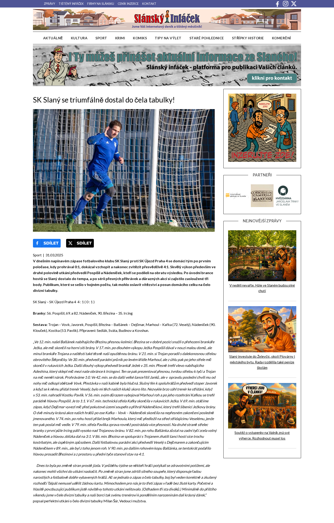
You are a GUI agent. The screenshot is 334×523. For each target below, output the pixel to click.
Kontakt (149, 3)
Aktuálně (53, 38)
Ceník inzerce (128, 3)
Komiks (140, 38)
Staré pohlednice (206, 38)
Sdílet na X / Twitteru (80, 243)
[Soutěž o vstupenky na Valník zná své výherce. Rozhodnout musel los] (262, 427)
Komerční (281, 38)
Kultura (79, 38)
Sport (101, 38)
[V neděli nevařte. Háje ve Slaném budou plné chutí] (262, 280)
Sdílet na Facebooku (47, 243)
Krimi (120, 38)
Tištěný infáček (71, 3)
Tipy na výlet (168, 38)
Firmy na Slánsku (100, 3)
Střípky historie (248, 38)
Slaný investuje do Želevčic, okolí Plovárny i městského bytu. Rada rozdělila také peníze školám (262, 362)
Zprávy (49, 3)
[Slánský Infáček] (167, 19)
